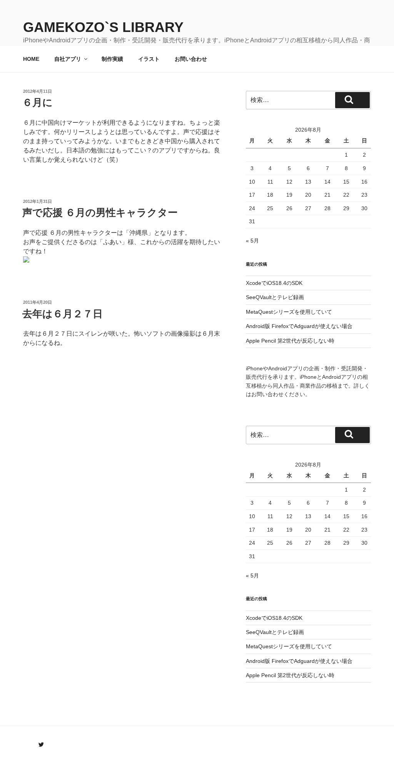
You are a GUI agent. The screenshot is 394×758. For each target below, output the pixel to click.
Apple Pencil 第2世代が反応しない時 (290, 341)
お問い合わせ (191, 59)
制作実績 (112, 59)
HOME (31, 59)
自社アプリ (67, 59)
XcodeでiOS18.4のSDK (274, 283)
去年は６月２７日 (62, 314)
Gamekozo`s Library (103, 27)
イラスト (149, 59)
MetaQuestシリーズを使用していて (289, 312)
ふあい (112, 242)
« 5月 (252, 241)
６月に (37, 102)
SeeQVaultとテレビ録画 (275, 297)
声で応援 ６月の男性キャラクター (100, 212)
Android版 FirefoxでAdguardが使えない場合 (299, 326)
